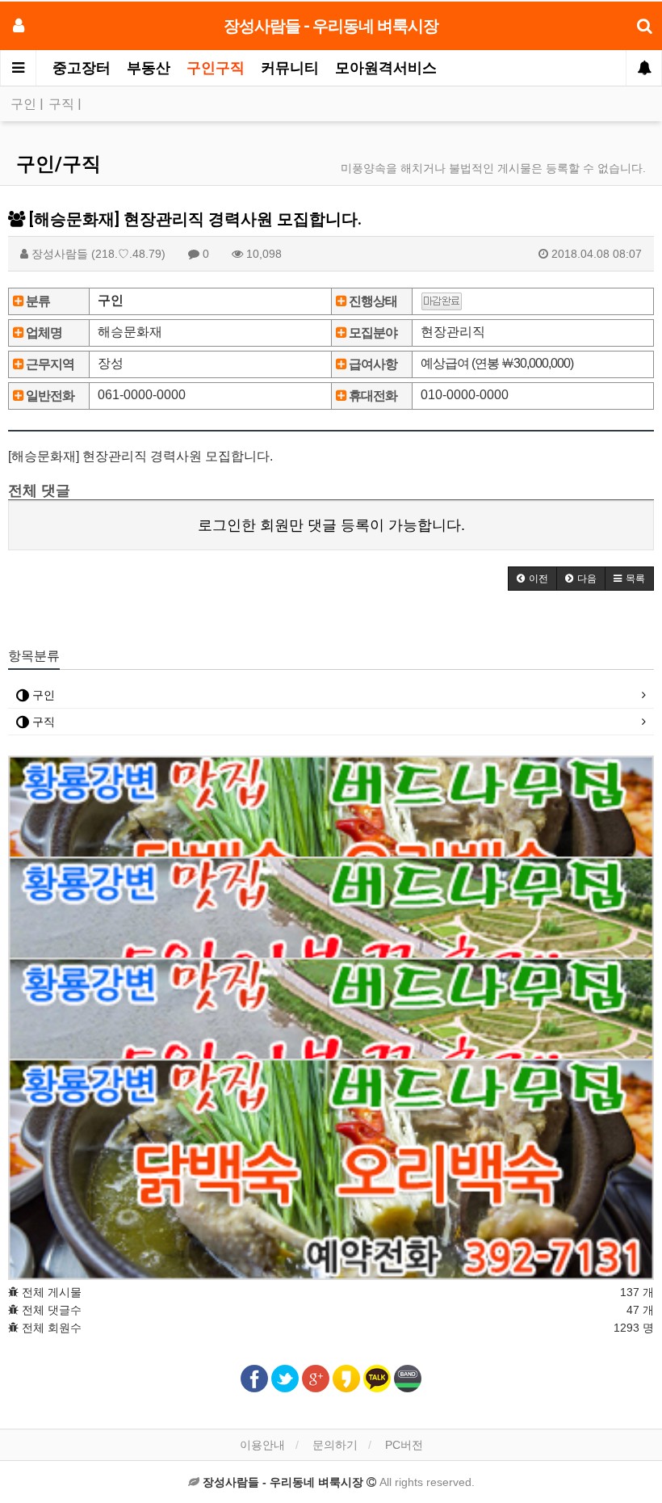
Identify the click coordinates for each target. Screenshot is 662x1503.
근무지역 (48, 364)
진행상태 (371, 301)
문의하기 (335, 1444)
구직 (63, 104)
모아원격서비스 (386, 67)
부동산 (148, 67)
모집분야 (371, 332)
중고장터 (81, 67)
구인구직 (215, 67)
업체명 (42, 332)
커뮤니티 (290, 67)
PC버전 (404, 1444)
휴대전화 (371, 395)
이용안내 (262, 1444)
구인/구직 (58, 164)
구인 (25, 104)
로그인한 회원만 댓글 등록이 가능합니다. (331, 525)
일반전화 (48, 395)
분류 (36, 301)
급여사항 (371, 364)
